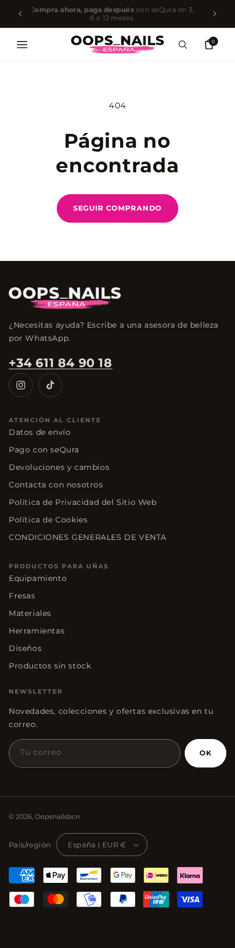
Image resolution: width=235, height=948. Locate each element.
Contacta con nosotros (56, 485)
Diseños (25, 648)
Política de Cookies (48, 520)
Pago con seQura (44, 450)
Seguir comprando (117, 207)
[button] (22, 44)
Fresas (22, 596)
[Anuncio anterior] (20, 14)
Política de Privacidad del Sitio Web (83, 502)
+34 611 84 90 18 (61, 363)
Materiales (30, 613)
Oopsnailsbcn (57, 816)
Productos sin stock (50, 666)
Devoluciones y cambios (59, 467)
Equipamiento (38, 578)
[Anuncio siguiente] (215, 14)
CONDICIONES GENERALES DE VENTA (88, 537)
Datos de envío (39, 432)
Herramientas (36, 631)
